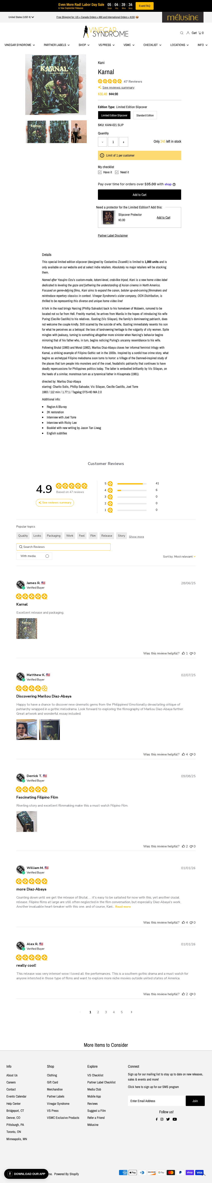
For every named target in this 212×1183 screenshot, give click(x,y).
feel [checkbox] (82, 536)
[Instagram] (161, 1119)
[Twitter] (168, 1119)
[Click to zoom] (79, 60)
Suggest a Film (96, 1110)
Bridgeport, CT (15, 1110)
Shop (83, 45)
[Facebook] (157, 1119)
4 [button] (114, 1012)
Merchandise (55, 1089)
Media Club (94, 1089)
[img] (99, 80)
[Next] (42, 60)
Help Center (13, 1103)
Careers (11, 1082)
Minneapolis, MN (16, 1139)
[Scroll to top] (204, 1175)
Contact (11, 1089)
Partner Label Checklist (101, 1082)
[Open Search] (181, 33)
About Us (12, 1075)
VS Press (53, 1110)
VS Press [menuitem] (105, 45)
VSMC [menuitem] (127, 45)
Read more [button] (123, 907)
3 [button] (106, 1012)
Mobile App (94, 1096)
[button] (132, 484)
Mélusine (92, 1124)
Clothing (52, 1075)
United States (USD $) (19, 17)
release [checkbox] (106, 536)
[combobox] (179, 557)
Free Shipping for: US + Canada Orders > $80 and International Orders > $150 (96, 17)
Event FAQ (144, 6)
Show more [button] (136, 537)
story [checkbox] (121, 536)
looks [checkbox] (37, 536)
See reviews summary (118, 87)
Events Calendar (16, 1096)
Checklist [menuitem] (150, 45)
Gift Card (52, 1082)
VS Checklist (95, 1075)
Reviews (92, 1103)
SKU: (101, 125)
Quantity (103, 133)
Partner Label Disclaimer (113, 235)
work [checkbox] (69, 536)
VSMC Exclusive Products (63, 1117)
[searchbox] (63, 547)
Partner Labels (55, 45)
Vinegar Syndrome (18, 45)
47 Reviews (133, 81)
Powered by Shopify (66, 1174)
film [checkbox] (93, 536)
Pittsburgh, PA (15, 1124)
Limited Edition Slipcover (114, 115)
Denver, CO (13, 1117)
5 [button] (122, 1012)
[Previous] (31, 60)
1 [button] (90, 1012)
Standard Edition (145, 115)
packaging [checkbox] (53, 536)
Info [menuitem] (201, 45)
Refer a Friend (96, 1117)
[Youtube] (175, 1119)
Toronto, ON (13, 1131)
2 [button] (98, 1012)
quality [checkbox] (23, 536)
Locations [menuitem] (178, 45)
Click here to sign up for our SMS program (153, 1086)
